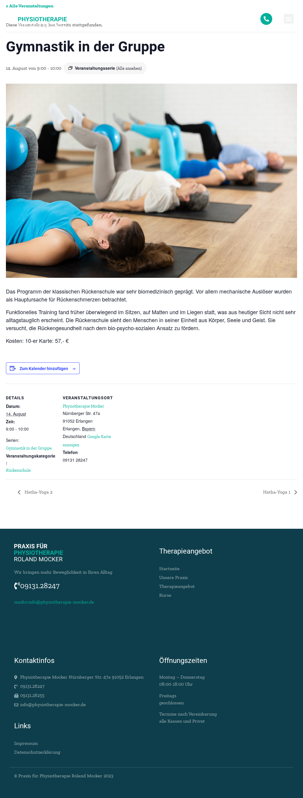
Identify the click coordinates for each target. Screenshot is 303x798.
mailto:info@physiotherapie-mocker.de (54, 602)
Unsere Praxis (173, 577)
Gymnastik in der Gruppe (29, 448)
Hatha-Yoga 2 (37, 492)
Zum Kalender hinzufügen (44, 368)
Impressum (26, 743)
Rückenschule (18, 470)
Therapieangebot (177, 586)
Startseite (169, 568)
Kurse (165, 595)
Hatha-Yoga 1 (277, 492)
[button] (289, 19)
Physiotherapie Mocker (83, 406)
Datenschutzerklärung (37, 752)
